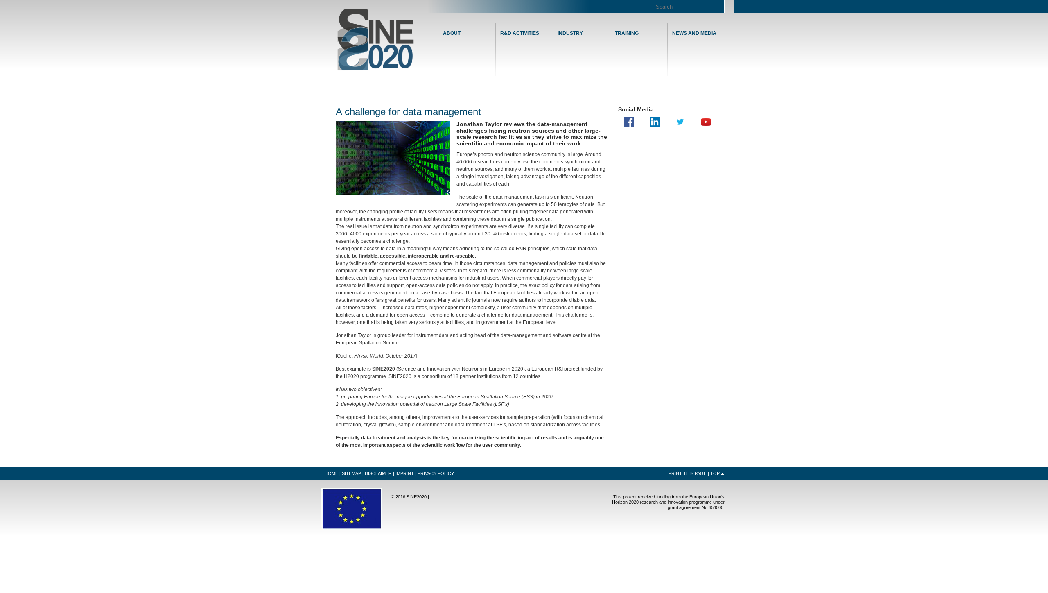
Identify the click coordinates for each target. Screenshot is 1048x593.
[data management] (393, 195)
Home (376, 39)
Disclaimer (378, 473)
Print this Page (688, 473)
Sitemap (351, 473)
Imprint (404, 473)
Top (715, 473)
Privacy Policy (436, 473)
